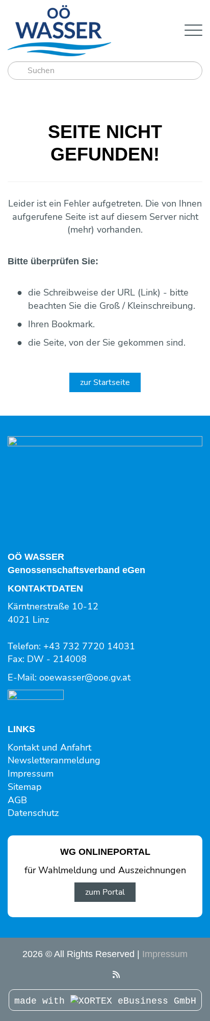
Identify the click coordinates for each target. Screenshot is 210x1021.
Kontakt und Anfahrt (49, 747)
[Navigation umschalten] (193, 30)
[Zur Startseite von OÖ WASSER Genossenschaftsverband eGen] (88, 30)
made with (42, 1001)
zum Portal (105, 892)
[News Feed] (116, 974)
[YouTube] (93, 974)
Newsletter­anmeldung (54, 760)
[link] (36, 696)
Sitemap (25, 787)
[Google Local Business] (104, 974)
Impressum (31, 773)
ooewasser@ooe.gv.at (84, 677)
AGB (17, 800)
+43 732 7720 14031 (89, 646)
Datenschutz (33, 813)
